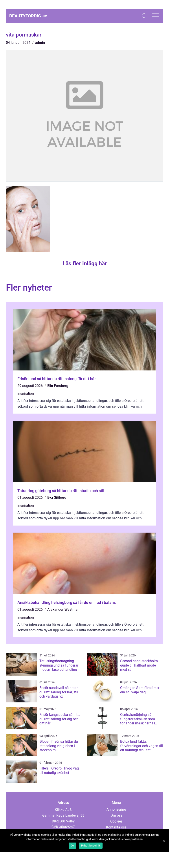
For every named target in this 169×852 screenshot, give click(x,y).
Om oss (116, 815)
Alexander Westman (63, 609)
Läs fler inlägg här (84, 263)
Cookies (116, 821)
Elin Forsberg (57, 386)
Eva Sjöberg (56, 497)
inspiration (25, 393)
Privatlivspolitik (90, 845)
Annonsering (116, 809)
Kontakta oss (116, 827)
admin (40, 42)
